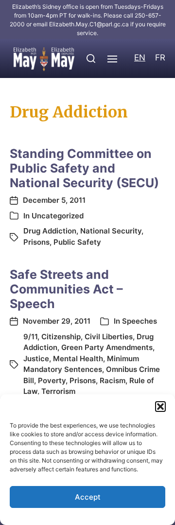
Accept (88, 497)
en (139, 57)
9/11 (30, 336)
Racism (112, 380)
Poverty (52, 380)
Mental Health (78, 358)
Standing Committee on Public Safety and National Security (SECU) (84, 168)
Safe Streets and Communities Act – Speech (66, 289)
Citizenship (61, 336)
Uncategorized (58, 215)
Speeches (139, 321)
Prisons (36, 242)
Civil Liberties (109, 336)
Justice (36, 358)
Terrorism (58, 391)
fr (160, 57)
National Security (110, 230)
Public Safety (77, 242)
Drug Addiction (49, 230)
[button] (160, 406)
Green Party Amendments (107, 347)
